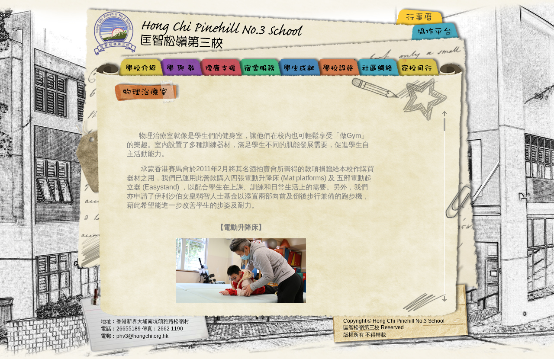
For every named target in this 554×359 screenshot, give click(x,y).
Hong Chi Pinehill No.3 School (201, 32)
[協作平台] (436, 33)
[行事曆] (421, 17)
